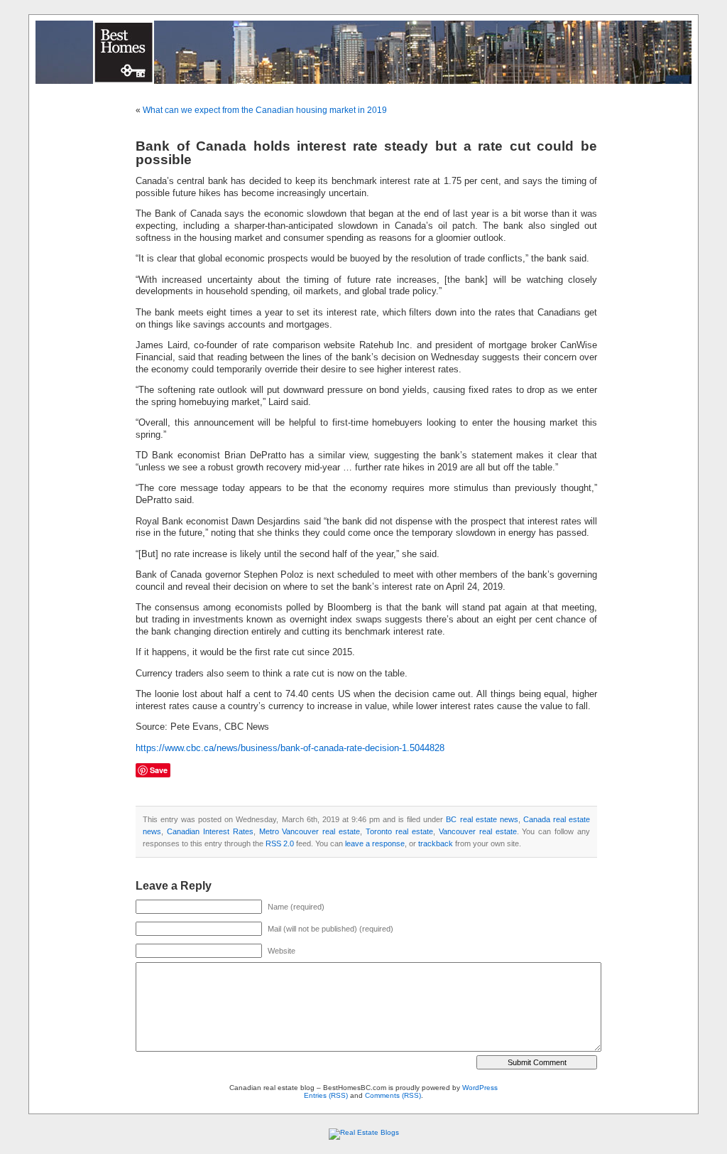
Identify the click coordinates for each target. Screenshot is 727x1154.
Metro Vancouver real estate (310, 831)
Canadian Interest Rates (210, 831)
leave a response (375, 843)
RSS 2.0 (280, 843)
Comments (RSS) (393, 1095)
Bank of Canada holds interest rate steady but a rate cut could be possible (366, 153)
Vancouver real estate (478, 831)
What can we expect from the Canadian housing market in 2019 (265, 110)
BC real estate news (482, 819)
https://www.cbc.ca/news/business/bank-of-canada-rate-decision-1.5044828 (290, 748)
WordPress (480, 1087)
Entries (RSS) (326, 1095)
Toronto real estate (399, 831)
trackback (435, 843)
